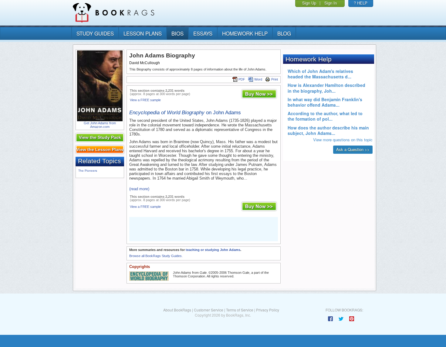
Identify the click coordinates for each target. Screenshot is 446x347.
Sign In (330, 3)
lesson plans (142, 33)
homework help (245, 33)
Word (258, 79)
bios (177, 33)
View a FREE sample (145, 100)
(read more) (139, 189)
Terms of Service (239, 309)
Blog (284, 33)
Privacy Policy (267, 309)
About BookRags (177, 309)
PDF (241, 79)
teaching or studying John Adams (213, 250)
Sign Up (309, 3)
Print (274, 79)
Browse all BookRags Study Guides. (156, 256)
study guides (95, 33)
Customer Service (208, 309)
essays (202, 33)
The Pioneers (87, 170)
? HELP (360, 3)
